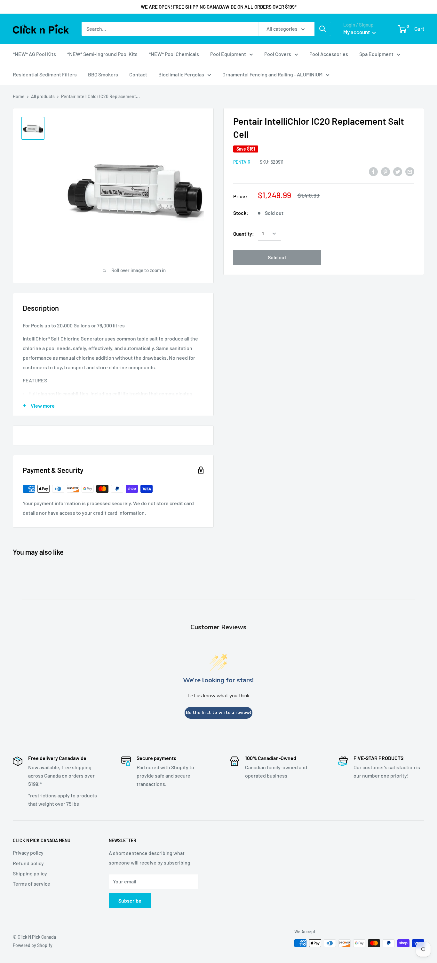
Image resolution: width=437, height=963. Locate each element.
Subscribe (129, 900)
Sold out (277, 257)
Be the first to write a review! (218, 712)
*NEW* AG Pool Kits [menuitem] (34, 54)
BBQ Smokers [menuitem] (103, 74)
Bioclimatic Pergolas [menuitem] (181, 74)
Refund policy (28, 863)
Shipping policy (30, 873)
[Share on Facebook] (373, 171)
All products (43, 96)
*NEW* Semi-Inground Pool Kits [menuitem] (102, 54)
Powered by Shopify (32, 945)
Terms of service (31, 884)
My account (357, 32)
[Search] (322, 29)
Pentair (241, 162)
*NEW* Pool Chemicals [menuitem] (174, 54)
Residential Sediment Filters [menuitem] (45, 74)
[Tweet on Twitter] (397, 171)
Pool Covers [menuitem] (277, 54)
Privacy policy (28, 852)
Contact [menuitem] (138, 74)
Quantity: (243, 234)
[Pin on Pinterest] (385, 171)
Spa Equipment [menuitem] (376, 54)
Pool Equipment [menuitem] (228, 54)
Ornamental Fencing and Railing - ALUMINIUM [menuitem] (272, 74)
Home (19, 96)
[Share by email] (409, 171)
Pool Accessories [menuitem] (328, 54)
